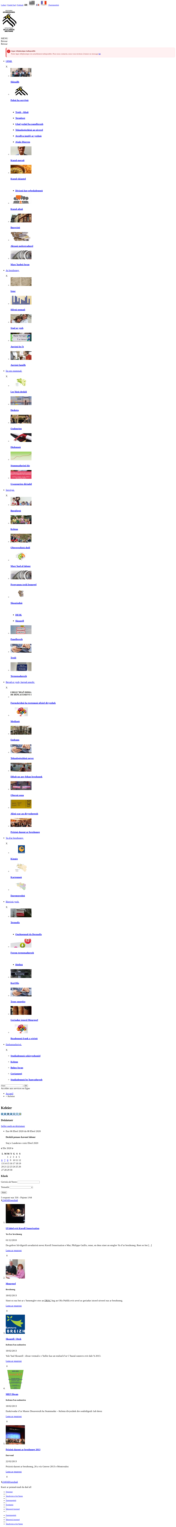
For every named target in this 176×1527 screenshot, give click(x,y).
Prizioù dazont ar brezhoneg (25, 832)
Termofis (15, 922)
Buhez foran (17, 1067)
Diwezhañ (13, 1200)
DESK (18, 614)
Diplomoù (16, 447)
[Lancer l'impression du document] (14, 1114)
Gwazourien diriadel (21, 484)
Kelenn (14, 529)
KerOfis (15, 983)
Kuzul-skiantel (18, 178)
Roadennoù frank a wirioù (24, 1038)
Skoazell (19, 620)
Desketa (15, 410)
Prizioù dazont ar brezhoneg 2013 (23, 1449)
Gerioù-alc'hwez (9, 1181)
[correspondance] (31, 5)
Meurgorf (11, 1283)
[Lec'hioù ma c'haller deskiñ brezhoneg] (21, 385)
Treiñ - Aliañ (21, 112)
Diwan (12, 1394)
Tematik (5, 1187)
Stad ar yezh (17, 328)
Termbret (20, 118)
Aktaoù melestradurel (22, 246)
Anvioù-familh (18, 365)
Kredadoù (9, 1505)
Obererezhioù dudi (20, 547)
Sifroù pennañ (18, 309)
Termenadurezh (19, 676)
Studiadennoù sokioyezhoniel (25, 1055)
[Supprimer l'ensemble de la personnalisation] (11, 1114)
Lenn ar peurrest (14, 1250)
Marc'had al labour (21, 566)
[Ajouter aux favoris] (20, 1114)
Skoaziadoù (16, 603)
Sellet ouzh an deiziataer (13, 1126)
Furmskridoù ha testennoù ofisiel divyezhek (33, 703)
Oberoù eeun (17, 795)
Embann (15, 739)
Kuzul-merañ (17, 160)
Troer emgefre (18, 1001)
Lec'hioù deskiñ (19, 391)
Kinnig (14, 858)
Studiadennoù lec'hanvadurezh (26, 1079)
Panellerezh (17, 639)
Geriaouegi (16, 1073)
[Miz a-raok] (1, 1148)
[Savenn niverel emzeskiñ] (21, 404)
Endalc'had (11, 5)
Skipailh (15, 81)
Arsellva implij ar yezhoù (28, 136)
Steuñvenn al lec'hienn (14, 1496)
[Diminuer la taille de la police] (2, 1114)
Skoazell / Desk (13, 1339)
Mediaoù (15, 721)
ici (99, 54)
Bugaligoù (16, 510)
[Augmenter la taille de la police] (5, 1114)
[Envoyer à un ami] (17, 1114)
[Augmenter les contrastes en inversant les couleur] (8, 1114)
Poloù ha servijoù (19, 100)
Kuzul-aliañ (17, 209)
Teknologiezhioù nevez (22, 758)
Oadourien (16, 428)
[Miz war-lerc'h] (12, 1148)
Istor (13, 291)
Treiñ (13, 657)
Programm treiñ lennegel (24, 584)
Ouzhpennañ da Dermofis (28, 934)
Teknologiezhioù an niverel (29, 130)
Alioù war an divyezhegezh (24, 813)
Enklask (20, 5)
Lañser (3, 5)
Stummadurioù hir (20, 465)
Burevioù (15, 227)
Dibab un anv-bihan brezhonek (26, 776)
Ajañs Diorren (22, 142)
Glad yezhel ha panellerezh (29, 124)
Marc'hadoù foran (20, 264)
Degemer (9, 1492)
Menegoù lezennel (13, 1509)
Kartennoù (16, 877)
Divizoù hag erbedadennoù (29, 190)
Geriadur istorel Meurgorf (24, 1020)
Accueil (9, 1093)
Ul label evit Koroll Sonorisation (22, 1228)
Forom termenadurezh (22, 952)
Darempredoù (53, 5)
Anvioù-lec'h (17, 346)
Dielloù (19, 964)
